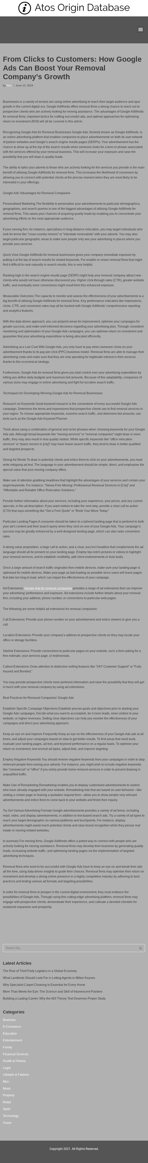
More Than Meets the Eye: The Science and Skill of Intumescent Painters (52, 991)
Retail (7, 1102)
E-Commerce (12, 1026)
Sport (6, 1109)
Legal (7, 1068)
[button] (140, 29)
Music (7, 1088)
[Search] (140, 948)
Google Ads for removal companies (48, 588)
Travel (7, 1122)
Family (7, 1047)
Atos (9, 85)
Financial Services (15, 1054)
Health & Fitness (14, 1061)
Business (9, 1020)
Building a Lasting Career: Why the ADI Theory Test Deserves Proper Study (54, 998)
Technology (11, 1116)
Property (8, 1095)
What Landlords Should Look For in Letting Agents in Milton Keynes (49, 977)
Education (10, 1033)
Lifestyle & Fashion (16, 1074)
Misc (6, 1081)
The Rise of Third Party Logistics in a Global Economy (40, 971)
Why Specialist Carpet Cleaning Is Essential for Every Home (44, 984)
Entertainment (12, 1040)
